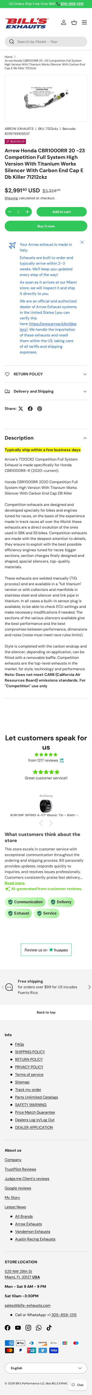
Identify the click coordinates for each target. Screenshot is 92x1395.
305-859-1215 (64, 1314)
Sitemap (22, 1082)
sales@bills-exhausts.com (27, 1305)
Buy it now (46, 226)
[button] (74, 22)
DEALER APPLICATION (34, 1127)
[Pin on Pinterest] (39, 408)
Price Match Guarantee (35, 1112)
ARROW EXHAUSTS (19, 129)
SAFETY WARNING (30, 1104)
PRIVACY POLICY (29, 1066)
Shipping (11, 198)
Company (13, 1159)
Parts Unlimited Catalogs (36, 1097)
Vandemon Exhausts (32, 1231)
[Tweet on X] (20, 408)
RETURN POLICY (29, 1059)
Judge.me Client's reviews (27, 1178)
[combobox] (46, 42)
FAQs (19, 1044)
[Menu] (84, 22)
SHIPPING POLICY (30, 1051)
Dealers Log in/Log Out (34, 1119)
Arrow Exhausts (28, 1223)
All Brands (24, 1216)
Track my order (28, 1089)
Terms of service (29, 1074)
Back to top (46, 1012)
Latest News (15, 1206)
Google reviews (18, 1188)
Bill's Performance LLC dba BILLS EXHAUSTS (44, 1383)
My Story (12, 1197)
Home (9, 57)
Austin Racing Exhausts (35, 1239)
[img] (46, 755)
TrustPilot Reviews (20, 1169)
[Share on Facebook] (30, 408)
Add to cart (61, 212)
